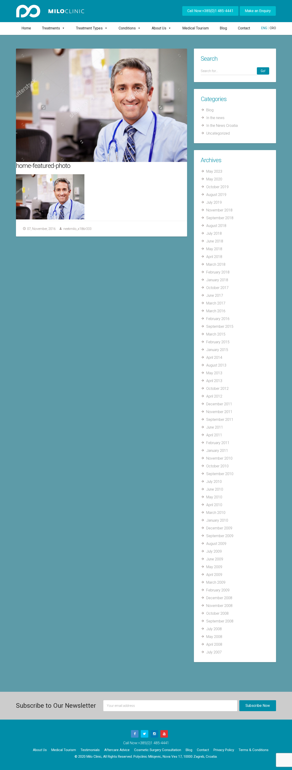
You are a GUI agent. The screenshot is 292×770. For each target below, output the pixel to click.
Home (26, 28)
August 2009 (216, 543)
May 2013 (214, 373)
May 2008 (214, 637)
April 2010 (214, 505)
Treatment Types (89, 28)
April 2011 (214, 435)
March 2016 (215, 311)
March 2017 (215, 303)
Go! (263, 71)
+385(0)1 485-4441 (153, 743)
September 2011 (219, 419)
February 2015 (217, 342)
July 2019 (214, 202)
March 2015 (215, 334)
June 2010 (214, 489)
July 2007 (214, 652)
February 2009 (217, 590)
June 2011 (214, 427)
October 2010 (217, 466)
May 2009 (214, 567)
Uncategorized (218, 133)
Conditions (127, 28)
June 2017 (214, 295)
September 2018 (219, 218)
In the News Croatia (222, 125)
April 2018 (214, 257)
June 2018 (214, 241)
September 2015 (219, 326)
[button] (62, 28)
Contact (244, 28)
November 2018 (219, 210)
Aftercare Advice (117, 750)
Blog (223, 28)
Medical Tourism (195, 28)
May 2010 (214, 497)
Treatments (51, 28)
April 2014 (214, 357)
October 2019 (217, 187)
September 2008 (219, 621)
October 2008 (217, 613)
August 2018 (216, 226)
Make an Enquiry (258, 11)
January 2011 (217, 450)
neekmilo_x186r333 (77, 229)
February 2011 (217, 443)
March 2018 (215, 264)
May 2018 (214, 249)
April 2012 (214, 396)
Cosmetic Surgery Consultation (157, 750)
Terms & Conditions (254, 750)
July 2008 (214, 629)
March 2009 (215, 582)
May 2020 (214, 179)
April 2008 (214, 644)
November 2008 (219, 606)
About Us (159, 28)
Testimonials (90, 750)
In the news (215, 118)
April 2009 (214, 574)
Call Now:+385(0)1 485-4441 (210, 11)
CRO (273, 28)
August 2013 (216, 365)
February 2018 (217, 272)
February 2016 (217, 319)
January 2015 (217, 350)
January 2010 (217, 520)
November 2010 (219, 458)
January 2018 (217, 280)
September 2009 (219, 536)
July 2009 (214, 551)
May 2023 (214, 171)
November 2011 (219, 412)
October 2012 (217, 388)
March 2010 (215, 512)
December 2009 (219, 528)
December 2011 (219, 404)
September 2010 (219, 474)
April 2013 (214, 381)
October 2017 (217, 288)
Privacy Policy (224, 750)
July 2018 (214, 233)
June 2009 (214, 559)
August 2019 (216, 194)
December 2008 (219, 598)
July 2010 (214, 481)
